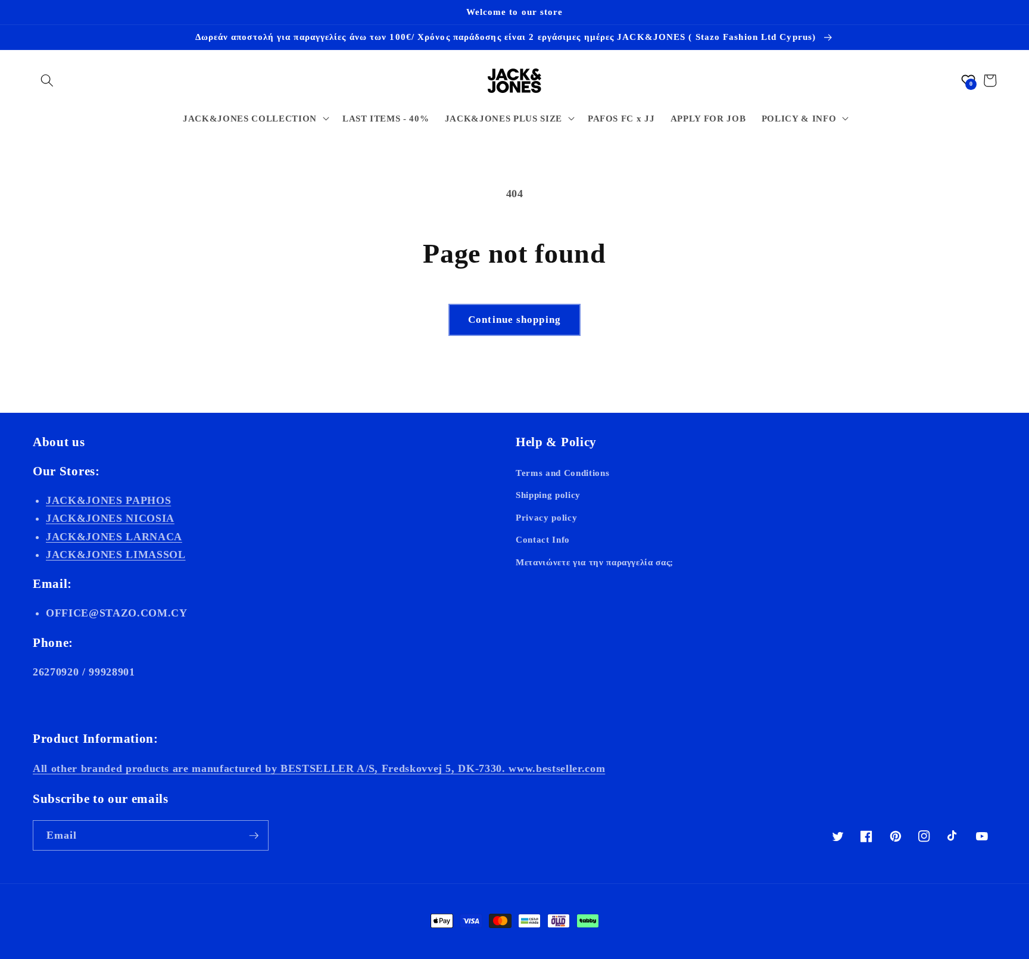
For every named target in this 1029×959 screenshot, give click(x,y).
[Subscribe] (253, 835)
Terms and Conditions (562, 473)
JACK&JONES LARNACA (114, 537)
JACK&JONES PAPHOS (108, 500)
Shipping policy (548, 495)
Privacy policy (546, 517)
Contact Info (543, 539)
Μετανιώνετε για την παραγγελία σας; (594, 562)
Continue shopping (514, 319)
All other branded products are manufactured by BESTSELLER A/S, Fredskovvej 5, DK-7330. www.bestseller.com (319, 768)
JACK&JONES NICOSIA (110, 518)
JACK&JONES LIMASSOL (116, 555)
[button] (47, 80)
